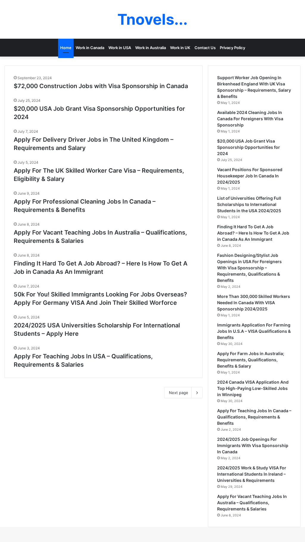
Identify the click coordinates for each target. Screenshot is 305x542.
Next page (178, 392)
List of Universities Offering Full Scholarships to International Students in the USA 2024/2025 (249, 204)
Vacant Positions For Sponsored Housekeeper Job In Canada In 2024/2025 (249, 176)
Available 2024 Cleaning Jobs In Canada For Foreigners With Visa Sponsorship (250, 118)
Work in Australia (150, 47)
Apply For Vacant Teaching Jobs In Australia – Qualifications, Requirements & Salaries (252, 502)
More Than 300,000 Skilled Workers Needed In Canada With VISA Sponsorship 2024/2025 (253, 302)
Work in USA (119, 47)
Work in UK (180, 47)
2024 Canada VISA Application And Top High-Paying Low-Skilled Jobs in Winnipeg (253, 388)
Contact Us (205, 47)
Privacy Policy (232, 47)
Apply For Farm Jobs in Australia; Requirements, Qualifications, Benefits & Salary (250, 359)
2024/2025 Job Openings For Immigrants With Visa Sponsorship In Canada (252, 445)
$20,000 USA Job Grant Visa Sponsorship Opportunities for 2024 (248, 147)
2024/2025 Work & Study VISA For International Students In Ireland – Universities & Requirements (251, 474)
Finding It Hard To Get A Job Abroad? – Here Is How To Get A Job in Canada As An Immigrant (253, 233)
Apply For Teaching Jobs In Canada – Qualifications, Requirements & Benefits (254, 417)
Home (65, 47)
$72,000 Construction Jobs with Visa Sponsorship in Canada (101, 86)
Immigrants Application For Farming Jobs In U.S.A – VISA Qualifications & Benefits (254, 331)
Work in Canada (90, 47)
